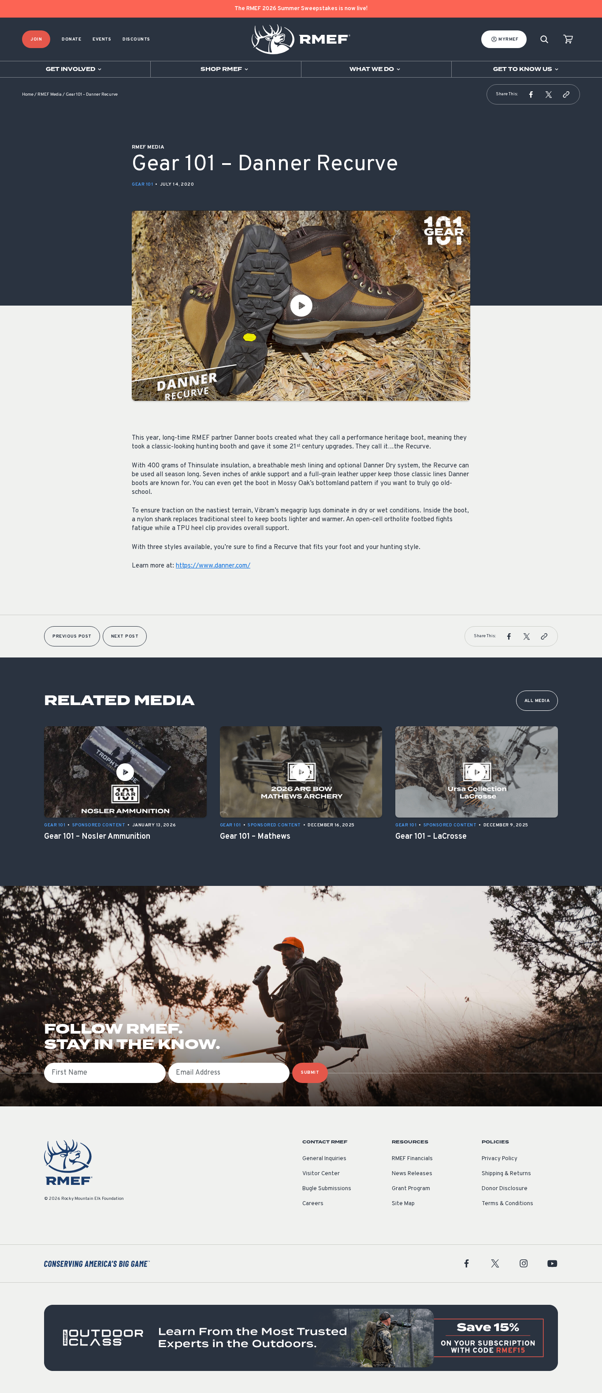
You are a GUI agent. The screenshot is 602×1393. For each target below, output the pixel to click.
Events (102, 39)
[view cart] (568, 39)
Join (36, 39)
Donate (71, 39)
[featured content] (301, 1338)
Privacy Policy (499, 1158)
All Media (537, 701)
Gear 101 (142, 184)
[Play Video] (301, 305)
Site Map (403, 1203)
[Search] (544, 39)
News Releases (412, 1173)
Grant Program (411, 1188)
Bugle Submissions (326, 1188)
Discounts (136, 39)
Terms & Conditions (507, 1203)
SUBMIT (310, 1073)
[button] (531, 94)
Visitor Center (321, 1173)
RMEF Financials (412, 1158)
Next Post (125, 636)
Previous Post (72, 636)
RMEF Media (49, 94)
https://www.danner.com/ (213, 566)
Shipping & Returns (506, 1173)
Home (27, 94)
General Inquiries (324, 1158)
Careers (312, 1203)
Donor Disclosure (505, 1188)
